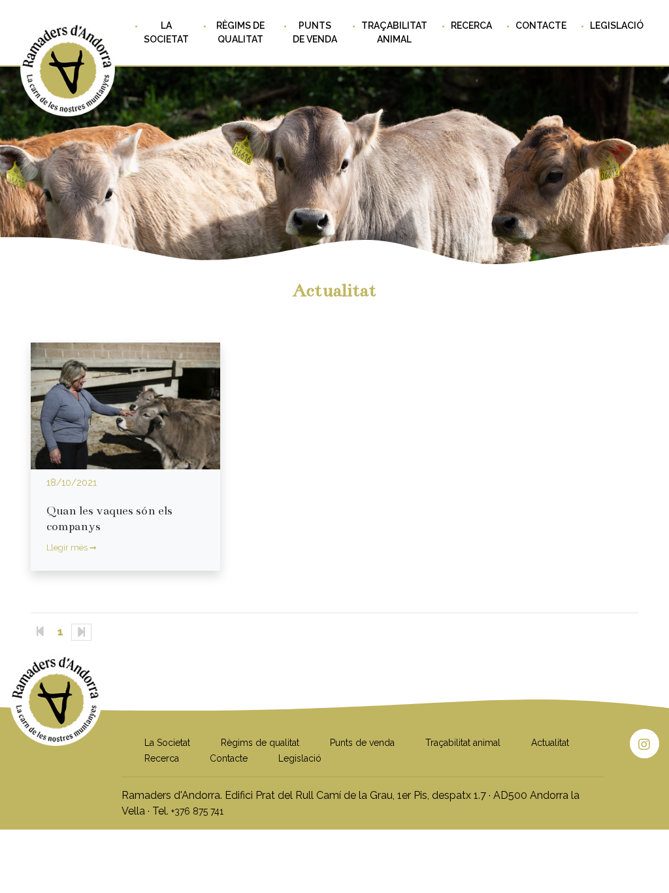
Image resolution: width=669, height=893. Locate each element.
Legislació (617, 25)
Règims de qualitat (240, 32)
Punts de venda (315, 32)
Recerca (471, 25)
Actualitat (550, 742)
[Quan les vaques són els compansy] (125, 406)
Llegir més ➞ (71, 547)
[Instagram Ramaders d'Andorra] (644, 743)
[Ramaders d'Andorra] (56, 731)
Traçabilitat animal (394, 32)
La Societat (166, 32)
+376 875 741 (197, 811)
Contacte (540, 25)
